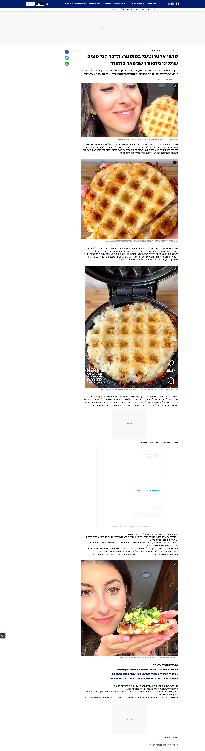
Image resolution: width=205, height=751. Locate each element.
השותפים (81, 3)
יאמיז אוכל (167, 51)
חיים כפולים (119, 3)
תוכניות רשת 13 (137, 3)
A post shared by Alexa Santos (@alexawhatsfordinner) (129, 527)
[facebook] (66, 52)
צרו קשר (69, 3)
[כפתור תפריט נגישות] (2, 635)
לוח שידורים (94, 3)
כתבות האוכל (156, 51)
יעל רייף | (174, 79)
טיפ (164, 745)
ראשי (176, 51)
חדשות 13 (151, 3)
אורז (169, 745)
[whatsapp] (66, 64)
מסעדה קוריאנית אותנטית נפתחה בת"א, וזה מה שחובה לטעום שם (144, 674)
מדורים (108, 3)
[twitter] (66, 58)
